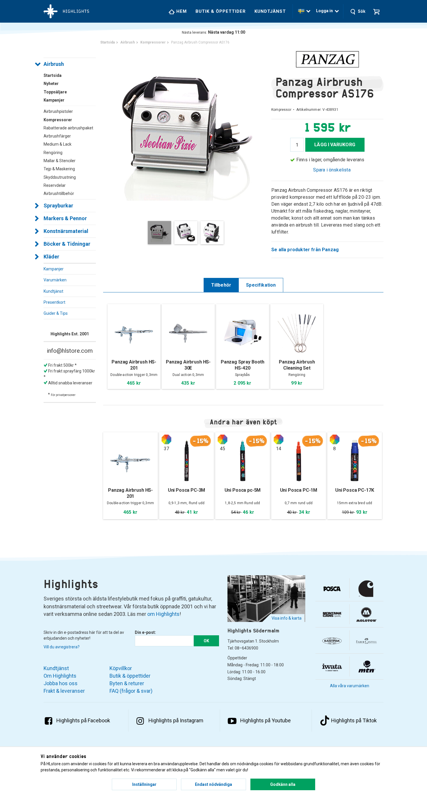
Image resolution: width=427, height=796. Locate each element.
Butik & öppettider (220, 11)
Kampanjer (54, 269)
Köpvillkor (121, 668)
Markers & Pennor (65, 218)
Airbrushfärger (57, 136)
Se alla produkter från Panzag (305, 249)
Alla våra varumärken (349, 685)
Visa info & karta (287, 618)
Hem (181, 11)
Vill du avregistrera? (62, 647)
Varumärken (55, 280)
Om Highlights (60, 676)
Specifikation (261, 285)
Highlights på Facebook (83, 720)
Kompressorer (58, 119)
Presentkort (54, 302)
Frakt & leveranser (64, 691)
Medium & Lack (57, 144)
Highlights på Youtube (265, 720)
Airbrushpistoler (58, 111)
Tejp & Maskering (59, 169)
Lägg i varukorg (334, 144)
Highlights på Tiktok (354, 720)
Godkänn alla (282, 784)
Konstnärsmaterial (66, 231)
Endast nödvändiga (213, 784)
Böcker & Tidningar (67, 244)
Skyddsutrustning (60, 177)
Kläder (51, 257)
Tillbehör (221, 285)
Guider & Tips (56, 313)
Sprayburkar (58, 205)
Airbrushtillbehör (59, 193)
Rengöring (53, 152)
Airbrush (54, 64)
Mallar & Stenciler (60, 160)
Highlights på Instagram (175, 720)
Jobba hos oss (61, 683)
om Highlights (163, 614)
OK (206, 640)
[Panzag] (327, 59)
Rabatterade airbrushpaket (68, 128)
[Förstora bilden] (187, 132)
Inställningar (144, 784)
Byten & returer (127, 683)
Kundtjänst (270, 11)
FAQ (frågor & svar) (131, 691)
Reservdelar (55, 185)
